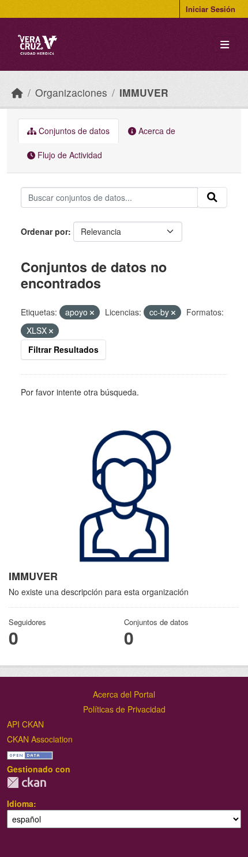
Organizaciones (71, 92)
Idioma (20, 803)
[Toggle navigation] (224, 44)
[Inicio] (17, 92)
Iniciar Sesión (210, 8)
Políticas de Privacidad (124, 709)
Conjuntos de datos (73, 130)
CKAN (26, 782)
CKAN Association (40, 739)
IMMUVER (143, 92)
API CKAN (25, 724)
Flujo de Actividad (68, 155)
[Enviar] (212, 197)
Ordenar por (44, 231)
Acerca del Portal (124, 694)
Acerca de (155, 130)
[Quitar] (92, 312)
